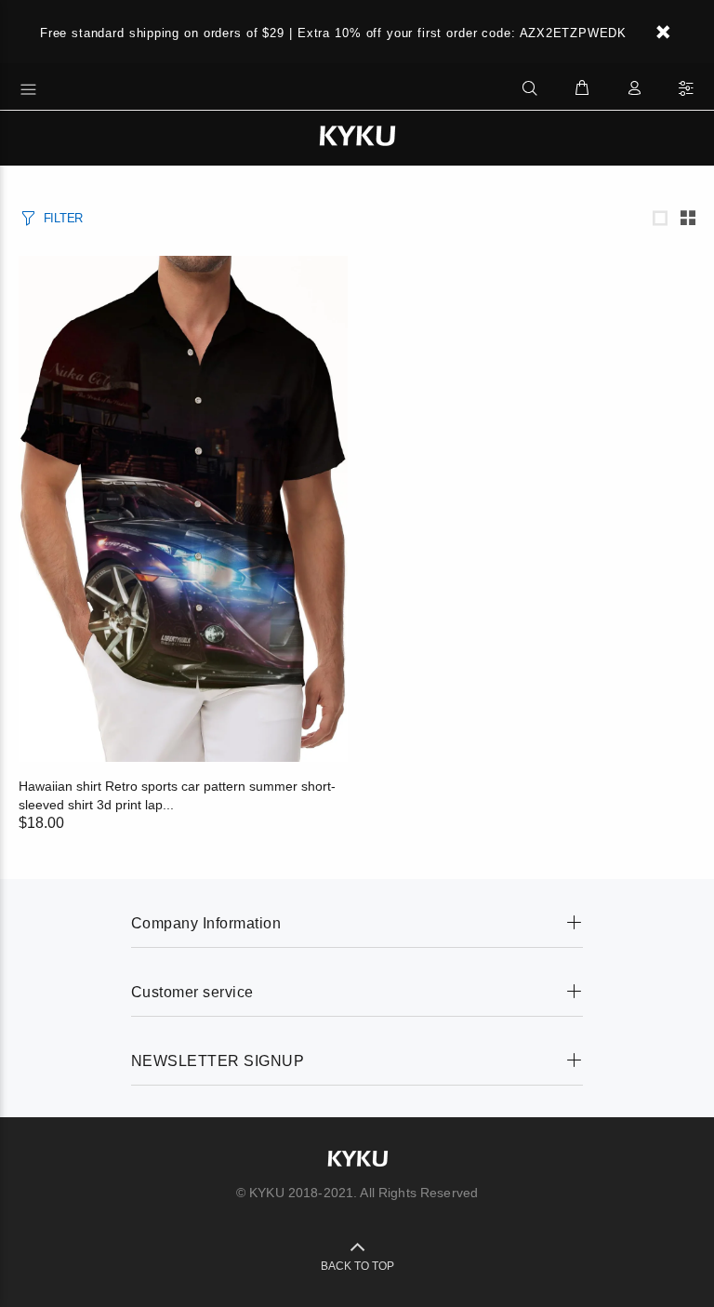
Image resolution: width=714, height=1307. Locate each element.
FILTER (63, 218)
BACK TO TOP (357, 1266)
